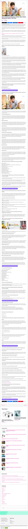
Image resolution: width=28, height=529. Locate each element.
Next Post (25, 405)
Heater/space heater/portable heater (6, 493)
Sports (2, 500)
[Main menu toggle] (26, 1)
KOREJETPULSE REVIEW (8, 382)
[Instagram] (1, 523)
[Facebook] (2, 523)
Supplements (3, 501)
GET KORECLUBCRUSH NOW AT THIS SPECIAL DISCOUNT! (10, 90)
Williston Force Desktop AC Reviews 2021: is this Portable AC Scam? (7, 420)
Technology (3, 502)
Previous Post (3, 405)
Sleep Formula (3, 499)
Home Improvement (4, 19)
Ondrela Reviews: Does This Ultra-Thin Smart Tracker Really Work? (10, 475)
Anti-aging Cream (4, 487)
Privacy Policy (11, 523)
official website (16, 290)
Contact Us (11, 520)
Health (2, 492)
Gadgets (3, 491)
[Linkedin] (6, 20)
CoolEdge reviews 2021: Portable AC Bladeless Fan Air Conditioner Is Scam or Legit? (20, 418)
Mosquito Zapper (4, 495)
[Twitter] (3, 20)
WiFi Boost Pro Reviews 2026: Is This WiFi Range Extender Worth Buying (10, 482)
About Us (11, 522)
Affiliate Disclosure (12, 521)
